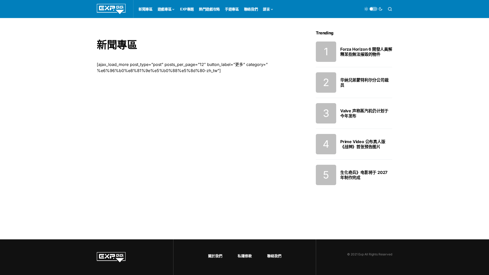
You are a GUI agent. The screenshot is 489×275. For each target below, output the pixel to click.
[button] (373, 9)
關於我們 (215, 256)
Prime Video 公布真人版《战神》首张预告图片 (362, 144)
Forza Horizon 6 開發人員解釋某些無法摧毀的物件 (366, 52)
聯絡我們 (274, 256)
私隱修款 (245, 256)
